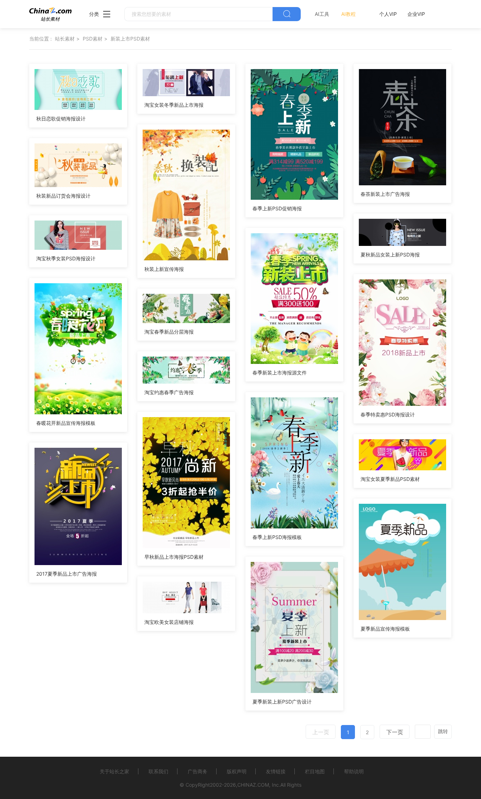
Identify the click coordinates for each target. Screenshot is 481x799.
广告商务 (197, 771)
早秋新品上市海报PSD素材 (174, 557)
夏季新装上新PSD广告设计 (282, 702)
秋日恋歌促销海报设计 (61, 119)
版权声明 (236, 771)
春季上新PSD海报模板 (277, 537)
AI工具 (322, 14)
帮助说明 (354, 771)
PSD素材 (92, 39)
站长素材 (65, 39)
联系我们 (158, 771)
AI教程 (348, 14)
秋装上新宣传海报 (164, 269)
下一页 (394, 732)
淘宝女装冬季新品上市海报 (174, 105)
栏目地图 (315, 771)
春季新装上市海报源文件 (279, 373)
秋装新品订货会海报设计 (63, 196)
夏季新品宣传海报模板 (385, 629)
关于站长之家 (114, 771)
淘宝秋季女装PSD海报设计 (65, 258)
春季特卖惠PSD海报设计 (388, 414)
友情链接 (276, 771)
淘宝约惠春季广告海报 (169, 392)
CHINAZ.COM (253, 785)
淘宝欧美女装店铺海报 (169, 622)
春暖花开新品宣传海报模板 (65, 423)
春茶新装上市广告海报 (385, 194)
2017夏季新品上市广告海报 (66, 574)
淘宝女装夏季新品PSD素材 (390, 479)
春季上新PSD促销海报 (277, 208)
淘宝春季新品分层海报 (169, 332)
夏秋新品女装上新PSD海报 (390, 255)
